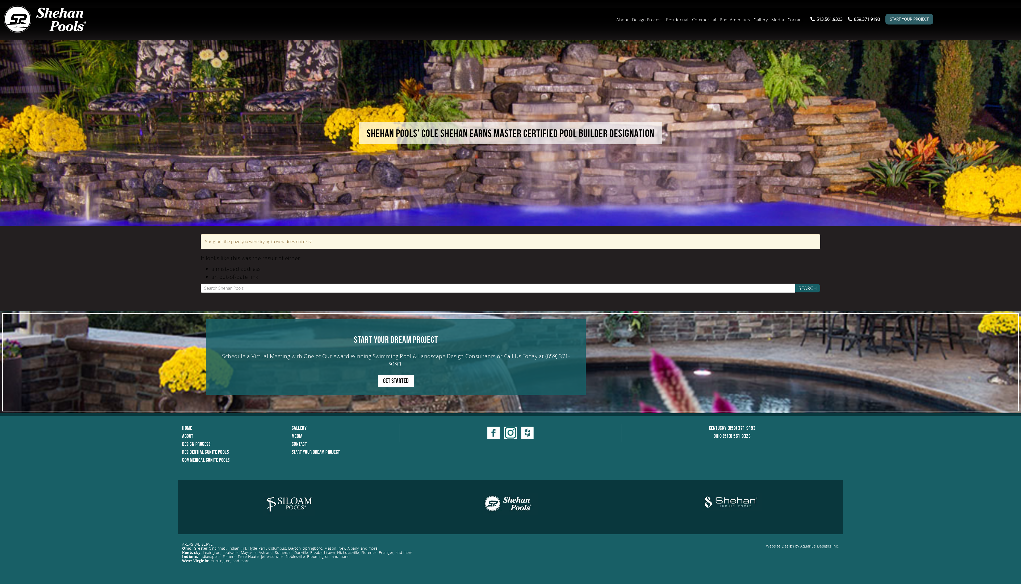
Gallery (761, 20)
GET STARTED (396, 380)
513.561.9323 (829, 19)
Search (807, 288)
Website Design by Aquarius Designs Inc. (802, 546)
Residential (677, 20)
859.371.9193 (866, 19)
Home (187, 428)
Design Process (647, 20)
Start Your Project (909, 19)
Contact (795, 20)
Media (777, 20)
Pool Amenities (735, 20)
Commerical (704, 20)
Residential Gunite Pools (205, 452)
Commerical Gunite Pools (206, 460)
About (622, 20)
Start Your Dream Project (316, 452)
